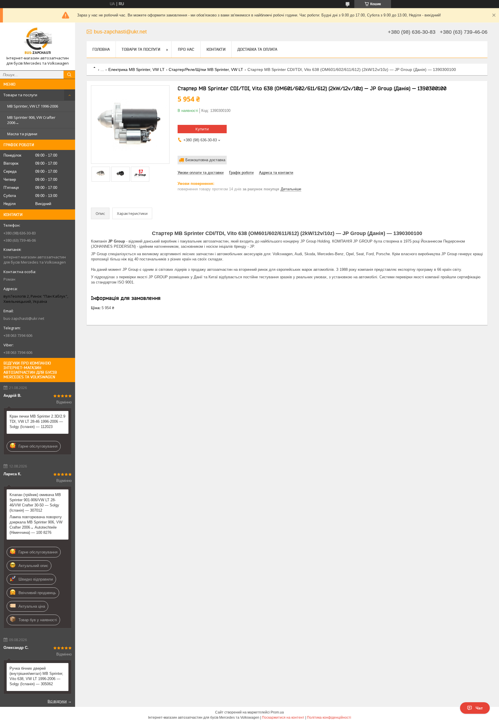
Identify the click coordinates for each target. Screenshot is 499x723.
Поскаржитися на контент (283, 718)
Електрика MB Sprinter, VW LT (136, 69)
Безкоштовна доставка (205, 160)
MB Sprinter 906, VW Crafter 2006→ (31, 120)
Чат (479, 708)
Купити (202, 129)
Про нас (186, 49)
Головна (101, 49)
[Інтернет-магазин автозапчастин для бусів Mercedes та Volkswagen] (37, 41)
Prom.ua (277, 712)
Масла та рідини (22, 133)
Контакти (216, 49)
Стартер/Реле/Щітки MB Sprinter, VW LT (206, 69)
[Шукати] (69, 74)
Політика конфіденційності (329, 718)
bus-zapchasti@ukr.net (23, 318)
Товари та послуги (20, 94)
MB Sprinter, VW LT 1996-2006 (32, 106)
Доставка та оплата (257, 49)
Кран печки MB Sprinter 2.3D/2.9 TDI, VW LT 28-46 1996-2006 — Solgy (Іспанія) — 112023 (37, 421)
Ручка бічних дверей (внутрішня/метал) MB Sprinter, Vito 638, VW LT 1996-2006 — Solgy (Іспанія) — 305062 (36, 676)
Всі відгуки (57, 701)
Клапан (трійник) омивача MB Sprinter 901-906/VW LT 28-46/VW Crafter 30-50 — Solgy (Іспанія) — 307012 (35, 502)
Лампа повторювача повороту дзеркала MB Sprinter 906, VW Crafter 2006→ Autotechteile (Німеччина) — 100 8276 (36, 525)
